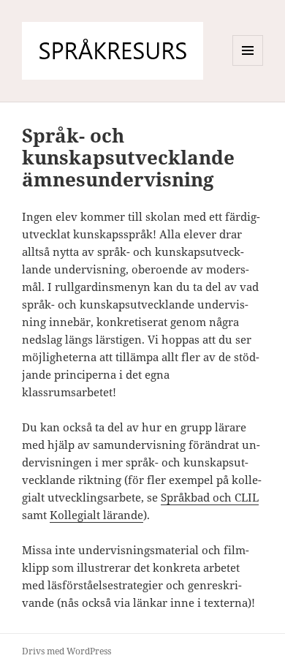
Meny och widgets (248, 65)
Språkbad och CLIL (210, 497)
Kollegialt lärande (96, 514)
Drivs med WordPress (66, 651)
